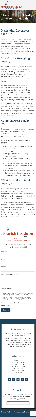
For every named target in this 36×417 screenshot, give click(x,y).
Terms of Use (6, 289)
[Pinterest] (22, 379)
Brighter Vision (29, 412)
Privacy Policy (6, 412)
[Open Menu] (33, 5)
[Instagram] (13, 379)
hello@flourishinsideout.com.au (18, 241)
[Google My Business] (26, 379)
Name (4, 252)
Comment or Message (10, 274)
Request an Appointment (18, 403)
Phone (3, 267)
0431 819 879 (18, 238)
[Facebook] (9, 379)
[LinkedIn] (18, 379)
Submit (6, 310)
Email (3, 259)
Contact (6, 221)
